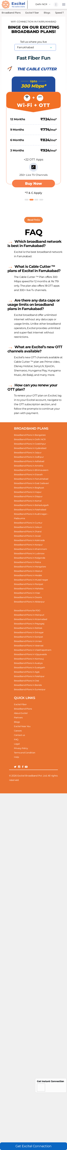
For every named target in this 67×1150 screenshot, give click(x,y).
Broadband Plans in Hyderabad (30, 448)
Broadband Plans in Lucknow (29, 553)
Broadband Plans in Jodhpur (29, 457)
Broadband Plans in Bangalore (30, 435)
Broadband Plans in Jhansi (28, 531)
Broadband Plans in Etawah (28, 474)
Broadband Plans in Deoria (28, 597)
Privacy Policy (21, 748)
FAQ (16, 739)
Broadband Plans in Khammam (30, 549)
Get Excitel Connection (33, 1146)
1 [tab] (26, 198)
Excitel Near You (22, 726)
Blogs (47, 12)
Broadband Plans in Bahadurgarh (31, 505)
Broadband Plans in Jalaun (28, 527)
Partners (18, 717)
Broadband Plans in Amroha (28, 465)
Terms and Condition (24, 752)
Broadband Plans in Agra (27, 672)
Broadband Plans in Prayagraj (29, 623)
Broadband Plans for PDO (27, 610)
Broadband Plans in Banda (28, 685)
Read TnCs (33, 219)
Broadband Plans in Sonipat (28, 636)
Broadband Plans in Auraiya (28, 663)
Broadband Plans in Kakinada (29, 540)
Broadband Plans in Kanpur (28, 544)
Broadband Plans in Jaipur (27, 452)
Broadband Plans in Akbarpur (29, 601)
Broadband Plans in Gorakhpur (30, 443)
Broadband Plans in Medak (28, 575)
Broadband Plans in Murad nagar (31, 579)
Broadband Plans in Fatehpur (29, 676)
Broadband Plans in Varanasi (28, 645)
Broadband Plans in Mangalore (30, 566)
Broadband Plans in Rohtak (28, 628)
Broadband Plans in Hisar (27, 593)
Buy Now (33, 183)
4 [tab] (40, 198)
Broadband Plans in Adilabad (29, 461)
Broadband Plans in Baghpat (29, 487)
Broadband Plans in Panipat (28, 584)
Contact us (19, 735)
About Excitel (21, 713)
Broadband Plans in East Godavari (31, 483)
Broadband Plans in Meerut (28, 571)
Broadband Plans (23, 708)
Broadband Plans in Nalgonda (29, 557)
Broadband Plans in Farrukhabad (31, 479)
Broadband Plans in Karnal (28, 500)
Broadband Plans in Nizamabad (30, 619)
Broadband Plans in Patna (27, 562)
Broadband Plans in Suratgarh (29, 667)
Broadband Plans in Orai (26, 680)
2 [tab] (31, 198)
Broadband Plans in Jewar (27, 536)
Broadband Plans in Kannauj (29, 658)
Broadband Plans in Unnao (28, 641)
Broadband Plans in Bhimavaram (31, 470)
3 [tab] (36, 198)
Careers (18, 730)
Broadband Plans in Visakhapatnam (32, 650)
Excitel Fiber (32, 12)
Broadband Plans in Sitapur (28, 496)
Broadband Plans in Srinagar (29, 632)
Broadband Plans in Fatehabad (30, 509)
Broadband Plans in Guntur (28, 522)
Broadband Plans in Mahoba (28, 588)
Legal (17, 744)
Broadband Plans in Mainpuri (29, 615)
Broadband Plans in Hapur (27, 492)
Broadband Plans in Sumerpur (29, 689)
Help (16, 757)
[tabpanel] (33, 129)
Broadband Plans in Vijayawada (30, 654)
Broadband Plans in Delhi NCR (30, 439)
